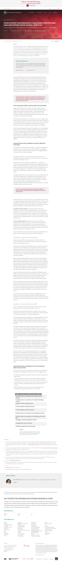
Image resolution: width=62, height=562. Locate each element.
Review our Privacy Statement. (34, 3)
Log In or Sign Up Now (29, 70)
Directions (5, 551)
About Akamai (8, 467)
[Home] (12, 12)
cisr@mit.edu (27, 545)
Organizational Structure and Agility (43, 30)
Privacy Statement (45, 558)
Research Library (31, 12)
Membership (55, 12)
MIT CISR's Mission (40, 543)
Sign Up (8, 8)
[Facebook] (26, 559)
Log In (5, 8)
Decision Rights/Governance (32, 30)
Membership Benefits (19, 70)
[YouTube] (28, 559)
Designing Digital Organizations (34, 444)
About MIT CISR (39, 558)
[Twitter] (24, 559)
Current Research (39, 12)
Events (50, 12)
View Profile (15, 482)
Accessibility (51, 558)
